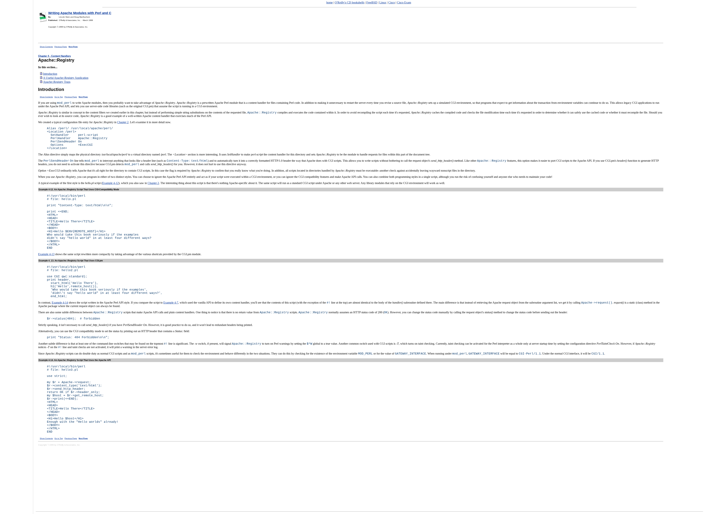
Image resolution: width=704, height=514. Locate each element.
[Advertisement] (16, 256)
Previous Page (60, 47)
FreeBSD (371, 2)
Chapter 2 (123, 122)
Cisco (391, 2)
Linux (382, 2)
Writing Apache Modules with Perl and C (79, 13)
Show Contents (46, 47)
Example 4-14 (60, 302)
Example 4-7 (170, 302)
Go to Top (58, 97)
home (329, 2)
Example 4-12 (110, 183)
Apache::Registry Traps (56, 81)
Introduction (50, 73)
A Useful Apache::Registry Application (65, 77)
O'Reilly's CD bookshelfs (349, 2)
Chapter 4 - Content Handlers (54, 56)
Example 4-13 (46, 254)
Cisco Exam (404, 2)
